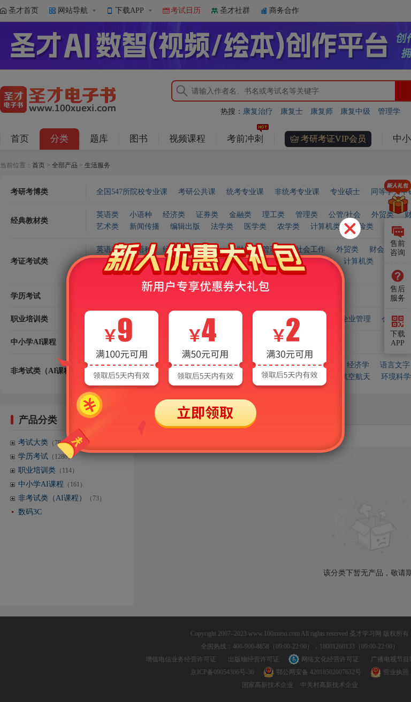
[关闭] (350, 228)
